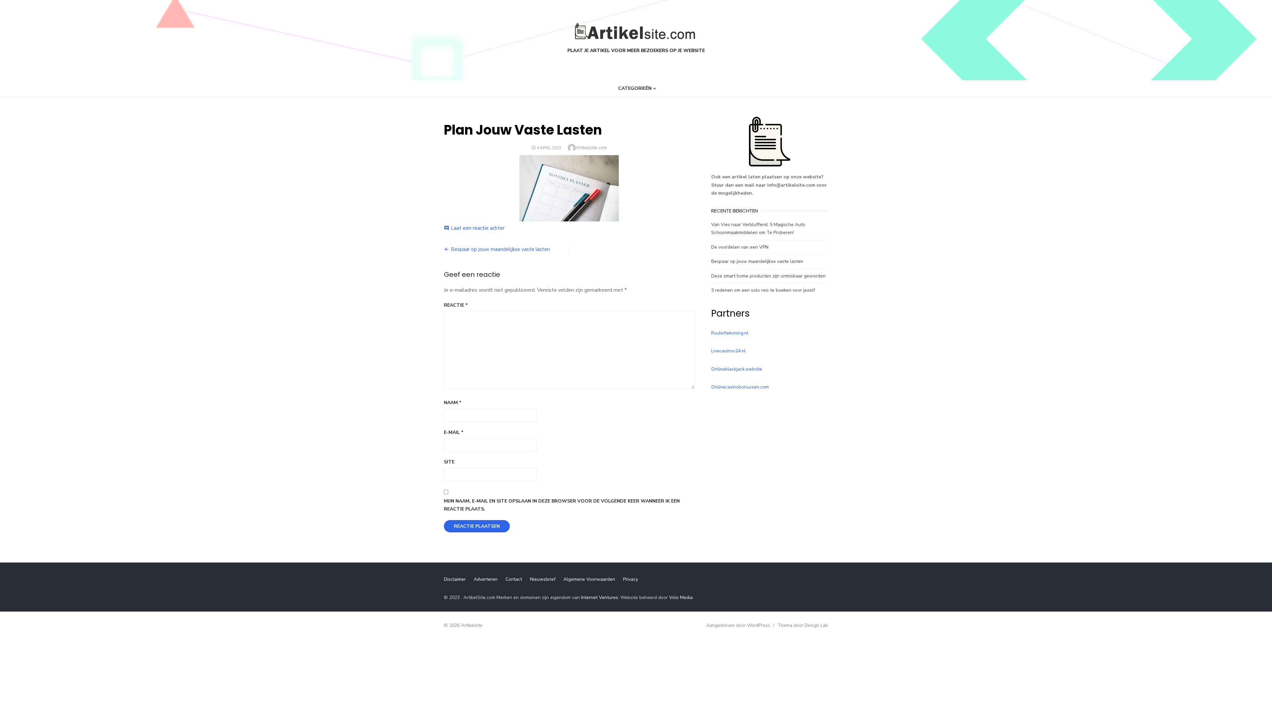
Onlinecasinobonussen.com (740, 387)
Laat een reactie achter (477, 228)
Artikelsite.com (591, 148)
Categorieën (635, 88)
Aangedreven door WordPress (738, 625)
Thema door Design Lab (802, 625)
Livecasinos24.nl (728, 351)
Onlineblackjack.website (736, 369)
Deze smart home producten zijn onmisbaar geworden (768, 276)
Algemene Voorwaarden (589, 579)
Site (449, 462)
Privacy (630, 579)
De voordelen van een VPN (739, 247)
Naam (452, 402)
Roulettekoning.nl (729, 333)
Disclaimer (455, 579)
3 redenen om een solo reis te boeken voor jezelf (763, 290)
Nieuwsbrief (543, 579)
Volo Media (681, 597)
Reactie (456, 305)
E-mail (453, 432)
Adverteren (486, 579)
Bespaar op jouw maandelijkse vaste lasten (500, 249)
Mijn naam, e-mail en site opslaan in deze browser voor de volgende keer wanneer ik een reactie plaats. (562, 505)
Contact (513, 579)
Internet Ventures (599, 597)
